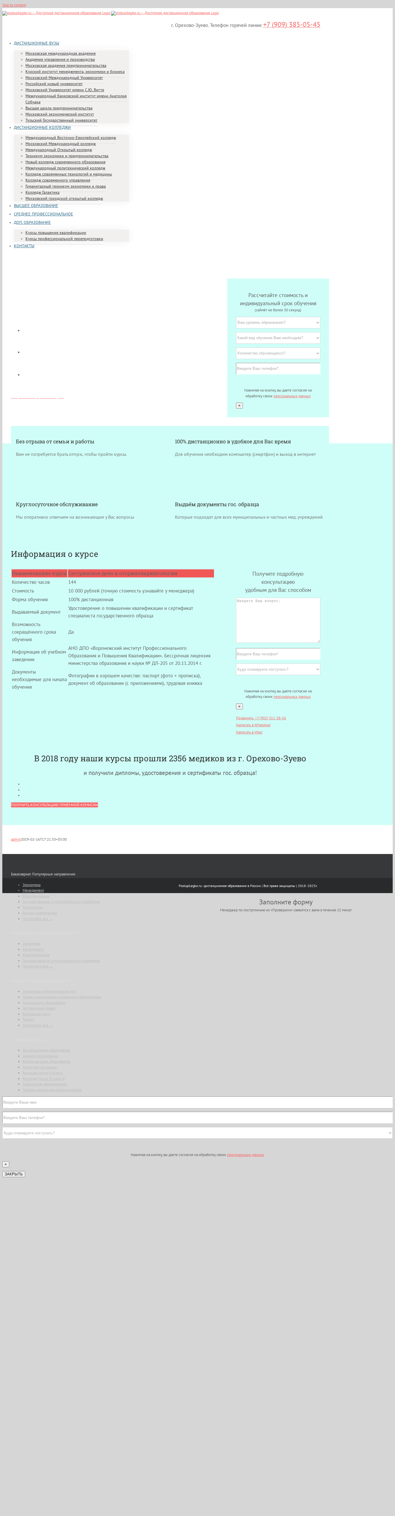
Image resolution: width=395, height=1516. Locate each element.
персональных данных (292, 396)
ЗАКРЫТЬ (14, 1174)
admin (16, 839)
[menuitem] (36, 43)
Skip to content (14, 5)
